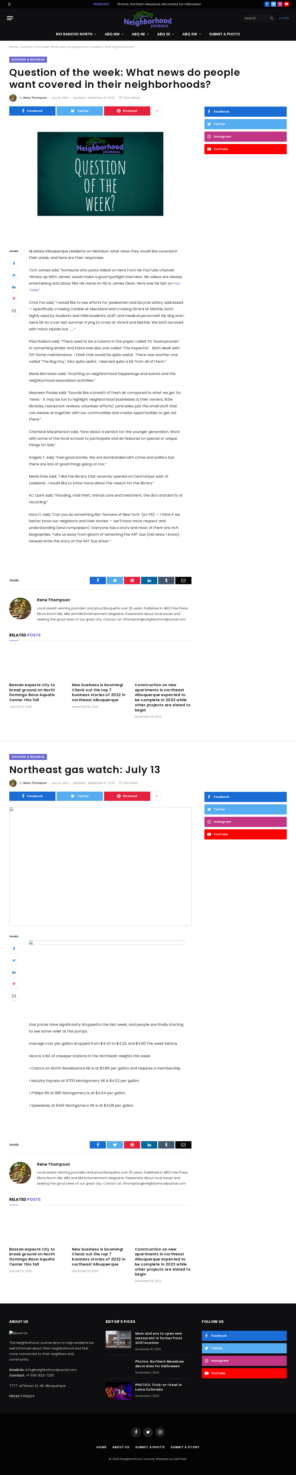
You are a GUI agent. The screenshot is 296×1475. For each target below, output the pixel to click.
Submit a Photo (224, 34)
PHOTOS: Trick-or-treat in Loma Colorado (158, 1387)
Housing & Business (28, 59)
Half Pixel (180, 1459)
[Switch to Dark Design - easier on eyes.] (9, 4)
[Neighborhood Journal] (148, 18)
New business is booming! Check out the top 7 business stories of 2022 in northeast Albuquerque (98, 692)
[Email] (13, 310)
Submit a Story (185, 1447)
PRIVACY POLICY (22, 1396)
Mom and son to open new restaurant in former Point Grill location (158, 1338)
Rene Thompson (35, 98)
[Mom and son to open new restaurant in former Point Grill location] (118, 1339)
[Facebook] (13, 263)
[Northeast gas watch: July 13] (100, 866)
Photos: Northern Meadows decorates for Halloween (159, 4)
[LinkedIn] (13, 287)
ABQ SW (189, 34)
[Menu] (10, 18)
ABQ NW (112, 34)
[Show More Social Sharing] (156, 111)
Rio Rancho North (74, 34)
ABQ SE (163, 34)
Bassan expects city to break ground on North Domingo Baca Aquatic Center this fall (32, 692)
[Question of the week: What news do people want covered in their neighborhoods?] (100, 181)
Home (13, 47)
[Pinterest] (13, 298)
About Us (121, 1447)
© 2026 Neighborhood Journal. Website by (141, 1459)
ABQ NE (138, 34)
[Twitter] (13, 275)
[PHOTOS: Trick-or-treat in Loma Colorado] (118, 1391)
